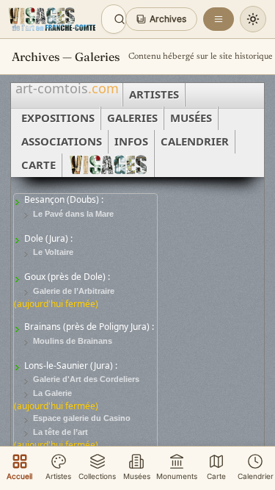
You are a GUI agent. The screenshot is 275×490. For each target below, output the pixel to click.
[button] (161, 19)
